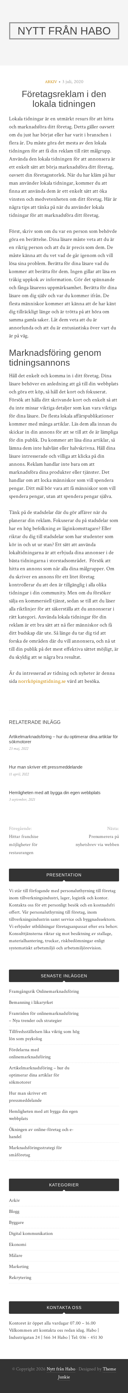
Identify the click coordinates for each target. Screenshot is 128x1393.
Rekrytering (20, 1277)
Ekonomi (17, 1244)
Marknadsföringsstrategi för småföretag (35, 1151)
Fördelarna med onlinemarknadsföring (30, 1053)
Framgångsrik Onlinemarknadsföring (44, 991)
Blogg (14, 1211)
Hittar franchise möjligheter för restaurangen (23, 844)
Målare (15, 1255)
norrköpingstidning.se (42, 681)
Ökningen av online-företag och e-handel (41, 1133)
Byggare (16, 1222)
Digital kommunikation (31, 1233)
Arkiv (51, 82)
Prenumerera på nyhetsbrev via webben (97, 840)
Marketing (19, 1266)
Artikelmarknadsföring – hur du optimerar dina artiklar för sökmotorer (63, 739)
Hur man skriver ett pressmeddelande (45, 766)
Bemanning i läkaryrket (31, 1002)
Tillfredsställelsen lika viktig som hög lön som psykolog (44, 1035)
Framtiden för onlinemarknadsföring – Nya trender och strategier (44, 1017)
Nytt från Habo (61, 1369)
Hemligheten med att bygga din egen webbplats (55, 792)
